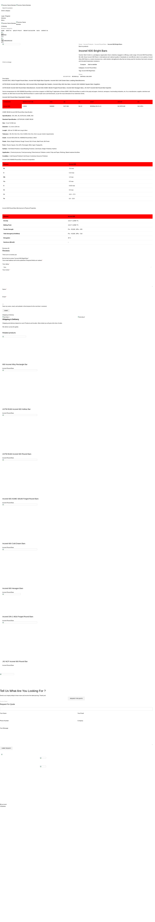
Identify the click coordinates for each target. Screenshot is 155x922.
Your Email (81, 713)
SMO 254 (81, 791)
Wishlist (132, 761)
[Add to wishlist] (13, 361)
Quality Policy (108, 764)
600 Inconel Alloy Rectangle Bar (14, 364)
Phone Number (4, 720)
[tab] (66, 76)
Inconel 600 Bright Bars (88, 70)
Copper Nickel (83, 770)
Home (81, 44)
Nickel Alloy (82, 788)
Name (4, 289)
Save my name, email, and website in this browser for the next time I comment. (24, 306)
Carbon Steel (82, 767)
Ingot (80, 782)
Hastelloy (81, 776)
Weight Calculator (110, 767)
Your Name (3, 713)
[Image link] (8, 754)
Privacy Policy (134, 767)
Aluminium (82, 764)
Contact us (108, 773)
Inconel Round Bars (101, 44)
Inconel (81, 779)
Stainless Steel (83, 794)
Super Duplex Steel (84, 797)
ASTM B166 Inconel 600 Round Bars (16, 454)
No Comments (61, 762)
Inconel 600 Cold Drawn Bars (13, 544)
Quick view (9, 361)
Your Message (4, 728)
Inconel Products (89, 44)
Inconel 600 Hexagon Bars (12, 588)
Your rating (5, 264)
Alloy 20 (81, 758)
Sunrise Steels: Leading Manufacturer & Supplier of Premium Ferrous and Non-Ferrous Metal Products (61, 768)
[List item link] (19, 773)
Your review (6, 270)
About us (107, 761)
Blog (106, 770)
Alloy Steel (82, 761)
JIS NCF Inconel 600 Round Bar (15, 661)
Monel (80, 785)
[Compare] (4, 361)
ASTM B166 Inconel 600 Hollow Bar (16, 409)
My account (133, 758)
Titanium (81, 800)
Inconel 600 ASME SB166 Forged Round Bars (20, 499)
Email (4, 296)
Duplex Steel (82, 773)
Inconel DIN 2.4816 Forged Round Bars (17, 617)
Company (80, 720)
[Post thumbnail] (43, 760)
